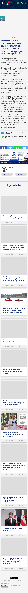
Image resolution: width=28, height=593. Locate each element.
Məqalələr (7, 174)
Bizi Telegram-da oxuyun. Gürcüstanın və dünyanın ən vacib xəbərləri (15, 133)
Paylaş (1, 143)
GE (25, 4)
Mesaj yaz (21, 174)
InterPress (10, 170)
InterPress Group (5, 585)
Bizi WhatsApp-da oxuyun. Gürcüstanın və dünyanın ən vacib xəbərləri (15, 136)
